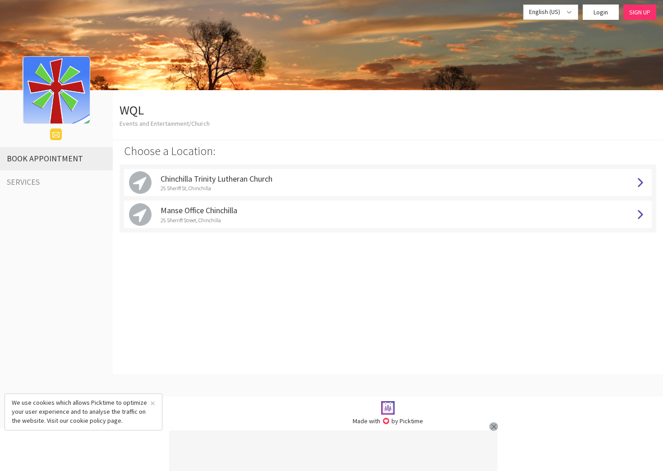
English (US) (545, 12)
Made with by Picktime (388, 421)
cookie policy (88, 420)
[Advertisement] (333, 450)
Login (601, 12)
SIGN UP (639, 12)
